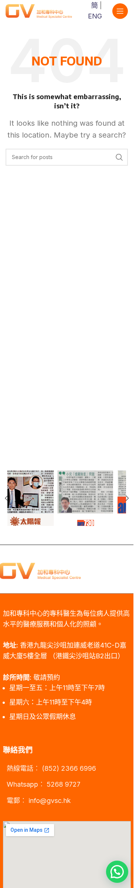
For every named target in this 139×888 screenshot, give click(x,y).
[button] (127, 498)
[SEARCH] (119, 157)
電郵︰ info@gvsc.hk (39, 800)
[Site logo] (39, 10)
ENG (95, 16)
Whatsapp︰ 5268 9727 (43, 784)
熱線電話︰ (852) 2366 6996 (51, 768)
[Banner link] (37, 498)
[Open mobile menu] (120, 11)
